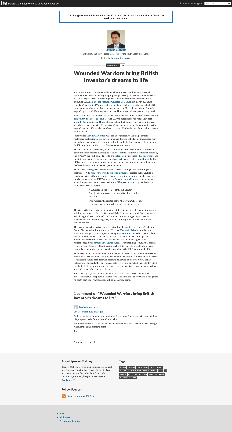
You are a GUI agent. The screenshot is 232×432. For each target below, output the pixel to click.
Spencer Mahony (116, 49)
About (186, 3)
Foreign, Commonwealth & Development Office (33, 3)
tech (160, 371)
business (131, 367)
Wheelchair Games (156, 374)
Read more (67, 380)
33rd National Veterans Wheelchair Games (109, 102)
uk (165, 371)
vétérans (143, 374)
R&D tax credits (146, 156)
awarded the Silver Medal (107, 243)
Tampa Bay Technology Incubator (91, 119)
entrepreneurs (156, 367)
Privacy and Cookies (69, 421)
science (146, 371)
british (123, 367)
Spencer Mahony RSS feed (80, 396)
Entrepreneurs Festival (126, 179)
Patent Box (120, 156)
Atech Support (86, 307)
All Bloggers (196, 3)
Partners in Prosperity (119, 58)
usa (135, 374)
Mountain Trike (128, 230)
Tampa (153, 371)
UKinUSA (123, 374)
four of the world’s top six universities (110, 173)
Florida (123, 371)
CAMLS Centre (97, 136)
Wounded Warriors (128, 378)
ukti (130, 374)
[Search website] (229, 3)
